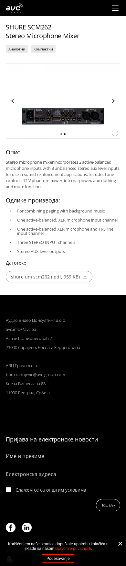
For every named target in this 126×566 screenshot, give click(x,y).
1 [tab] (61, 134)
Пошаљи (108, 505)
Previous (13, 101)
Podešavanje (58, 558)
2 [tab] (65, 134)
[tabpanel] (63, 100)
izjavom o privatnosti (73, 548)
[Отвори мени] (115, 8)
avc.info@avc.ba (21, 329)
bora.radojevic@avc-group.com (35, 374)
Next (112, 101)
